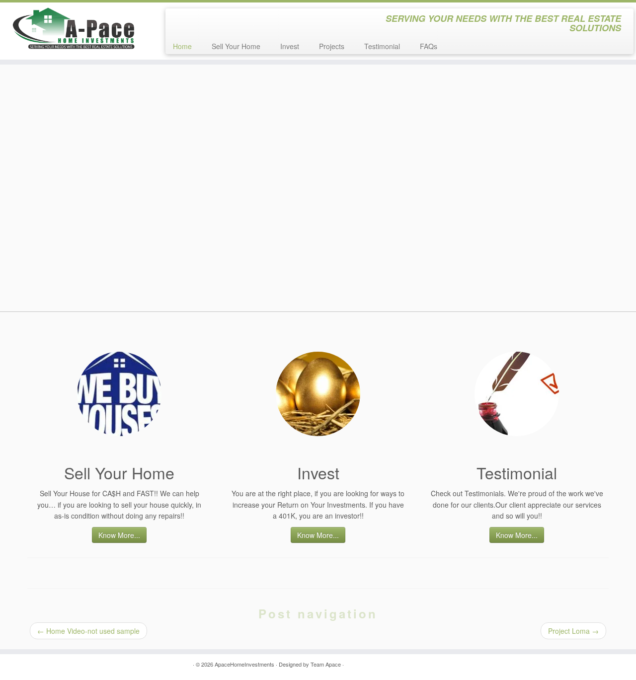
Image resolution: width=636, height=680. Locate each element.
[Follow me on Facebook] (193, 19)
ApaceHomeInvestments (244, 664)
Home (182, 46)
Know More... (119, 535)
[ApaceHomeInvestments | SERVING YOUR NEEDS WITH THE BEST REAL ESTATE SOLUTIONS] (73, 28)
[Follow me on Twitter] (179, 19)
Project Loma (573, 631)
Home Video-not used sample (88, 631)
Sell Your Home (236, 46)
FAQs (428, 46)
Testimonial (382, 46)
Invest (289, 46)
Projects (331, 46)
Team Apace (326, 664)
